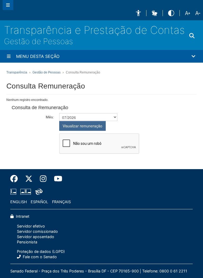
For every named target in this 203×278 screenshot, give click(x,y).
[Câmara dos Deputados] (14, 192)
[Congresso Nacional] (25, 192)
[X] (28, 178)
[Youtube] (56, 178)
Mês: (50, 117)
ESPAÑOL (39, 202)
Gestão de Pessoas (38, 41)
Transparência (16, 72)
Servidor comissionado (37, 231)
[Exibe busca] (192, 36)
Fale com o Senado (39, 256)
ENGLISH (18, 202)
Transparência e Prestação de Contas (94, 30)
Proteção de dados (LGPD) (41, 251)
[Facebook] (15, 178)
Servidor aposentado (35, 236)
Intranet (22, 216)
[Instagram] (43, 178)
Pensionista (27, 242)
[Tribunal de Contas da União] (38, 192)
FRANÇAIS (61, 202)
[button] (138, 13)
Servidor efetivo (31, 226)
